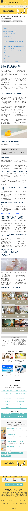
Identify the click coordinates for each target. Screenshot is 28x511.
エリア (5, 4)
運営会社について (4, 500)
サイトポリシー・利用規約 (22, 500)
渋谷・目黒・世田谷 (7, 393)
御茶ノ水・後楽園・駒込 (7, 390)
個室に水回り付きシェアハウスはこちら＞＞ (12, 61)
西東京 (7, 404)
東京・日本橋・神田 (7, 398)
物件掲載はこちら (23, 503)
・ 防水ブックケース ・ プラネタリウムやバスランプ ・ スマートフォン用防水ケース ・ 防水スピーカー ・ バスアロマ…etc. (14, 57)
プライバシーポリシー (5, 503)
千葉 (20, 404)
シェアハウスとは (12, 500)
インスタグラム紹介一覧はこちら (14, 484)
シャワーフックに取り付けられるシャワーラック (12, 213)
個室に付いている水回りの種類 (9, 33)
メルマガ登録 (22, 480)
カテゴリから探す (20, 413)
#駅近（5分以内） (12, 452)
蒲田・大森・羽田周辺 (20, 401)
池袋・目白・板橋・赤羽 (20, 393)
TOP (1, 6)
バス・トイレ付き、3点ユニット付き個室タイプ (12, 38)
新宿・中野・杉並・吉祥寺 (20, 390)
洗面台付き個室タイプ (7, 36)
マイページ (22, 4)
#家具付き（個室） (6, 455)
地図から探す (20, 416)
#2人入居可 (4, 452)
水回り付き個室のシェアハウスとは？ (10, 31)
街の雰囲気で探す (7, 416)
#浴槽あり (20, 452)
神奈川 (7, 407)
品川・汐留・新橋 (7, 401)
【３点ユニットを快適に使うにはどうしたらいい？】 (13, 41)
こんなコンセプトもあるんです (6, 21)
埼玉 (20, 407)
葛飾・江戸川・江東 (20, 398)
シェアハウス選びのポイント (17, 21)
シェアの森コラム (6, 6)
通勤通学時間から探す (7, 413)
